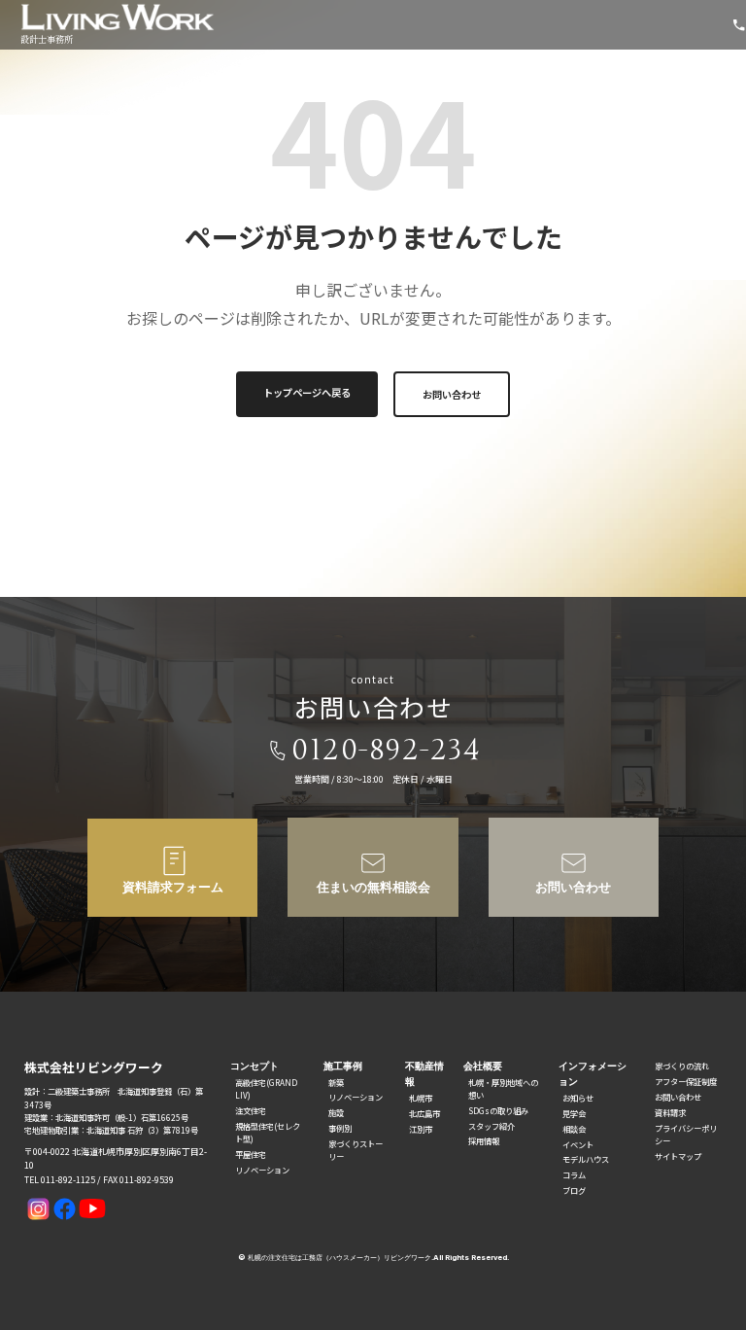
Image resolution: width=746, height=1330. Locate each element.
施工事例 (342, 1065)
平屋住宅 (250, 1154)
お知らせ (577, 1097)
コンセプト (254, 1065)
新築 (336, 1082)
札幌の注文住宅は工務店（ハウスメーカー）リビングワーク (339, 1257)
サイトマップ (678, 1156)
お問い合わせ (452, 394)
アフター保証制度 (686, 1081)
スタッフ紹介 (491, 1126)
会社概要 (482, 1065)
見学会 (574, 1113)
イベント (577, 1144)
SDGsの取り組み (498, 1110)
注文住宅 (250, 1110)
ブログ (574, 1190)
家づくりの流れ (682, 1065)
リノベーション (262, 1169)
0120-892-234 (386, 750)
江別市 (420, 1129)
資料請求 (670, 1112)
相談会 (574, 1129)
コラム (574, 1174)
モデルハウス (585, 1159)
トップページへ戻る (307, 392)
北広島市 (424, 1113)
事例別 (340, 1128)
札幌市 (420, 1097)
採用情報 (483, 1140)
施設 (336, 1112)
